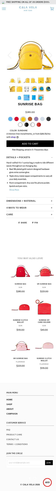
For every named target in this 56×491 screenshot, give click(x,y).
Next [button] (48, 55)
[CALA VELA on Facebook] (29, 479)
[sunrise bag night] (48, 119)
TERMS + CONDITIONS (17, 444)
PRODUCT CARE (14, 435)
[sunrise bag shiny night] (26, 125)
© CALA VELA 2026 (30, 485)
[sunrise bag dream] (36, 119)
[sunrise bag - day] (20, 125)
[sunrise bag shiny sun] (39, 125)
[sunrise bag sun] (16, 119)
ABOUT (10, 409)
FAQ (8, 430)
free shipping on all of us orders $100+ (28, 2)
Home (9, 400)
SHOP (9, 404)
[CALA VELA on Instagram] (34, 479)
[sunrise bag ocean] (10, 119)
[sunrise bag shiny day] (32, 125)
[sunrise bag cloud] (42, 119)
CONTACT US (12, 439)
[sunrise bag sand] (23, 119)
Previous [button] (11, 55)
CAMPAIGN (12, 414)
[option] (30, 55)
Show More (14, 190)
